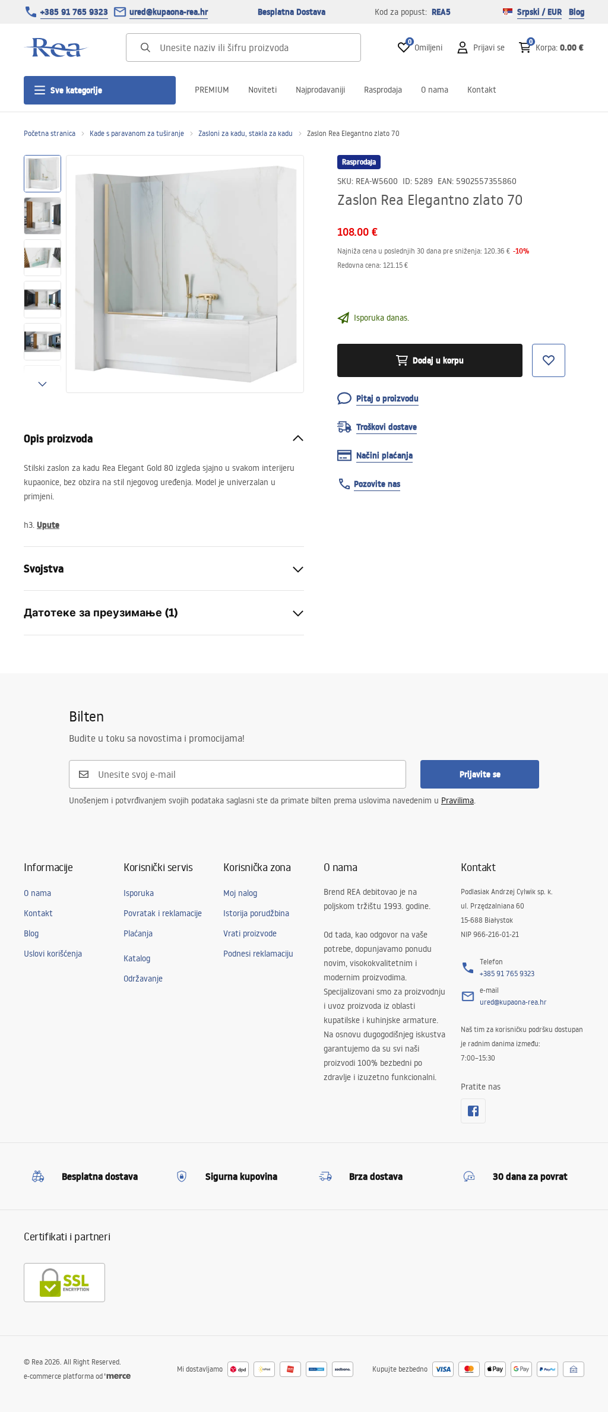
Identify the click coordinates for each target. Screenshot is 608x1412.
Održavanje (143, 978)
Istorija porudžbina (256, 913)
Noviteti (262, 89)
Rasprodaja (383, 89)
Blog (576, 12)
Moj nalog (240, 893)
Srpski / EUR (539, 12)
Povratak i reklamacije (163, 913)
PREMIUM (212, 89)
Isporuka (139, 893)
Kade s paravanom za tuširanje (137, 133)
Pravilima (457, 800)
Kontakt (481, 89)
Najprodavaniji (320, 89)
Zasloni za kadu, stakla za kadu (245, 133)
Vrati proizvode (250, 933)
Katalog (137, 958)
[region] (42, 274)
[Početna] (56, 47)
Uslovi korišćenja (53, 953)
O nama (434, 89)
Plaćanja (138, 933)
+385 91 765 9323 (74, 12)
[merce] (117, 1376)
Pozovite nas (377, 484)
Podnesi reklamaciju (258, 953)
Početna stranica (49, 133)
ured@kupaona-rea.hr (168, 12)
